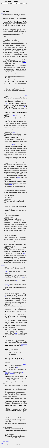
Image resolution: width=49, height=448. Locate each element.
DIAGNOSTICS (3, 17)
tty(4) (6, 296)
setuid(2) (16, 333)
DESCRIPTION (3, 13)
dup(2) (10, 372)
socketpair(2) (12, 373)
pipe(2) (23, 372)
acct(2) (22, 344)
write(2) (15, 111)
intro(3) (4, 441)
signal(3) (21, 95)
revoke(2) (24, 62)
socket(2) (6, 373)
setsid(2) (17, 280)
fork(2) (6, 271)
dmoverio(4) (24, 364)
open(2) (24, 106)
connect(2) (16, 131)
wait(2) (15, 64)
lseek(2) (13, 115)
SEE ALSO (2, 440)
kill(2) (26, 95)
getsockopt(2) (12, 144)
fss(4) (21, 350)
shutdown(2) (11, 184)
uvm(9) (22, 345)
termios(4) (22, 277)
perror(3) (7, 441)
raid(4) (22, 359)
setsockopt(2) (18, 144)
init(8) (9, 273)
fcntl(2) (13, 132)
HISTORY (2, 443)
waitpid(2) (19, 64)
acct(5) (25, 344)
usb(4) (17, 367)
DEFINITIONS (3, 265)
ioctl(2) (6, 103)
